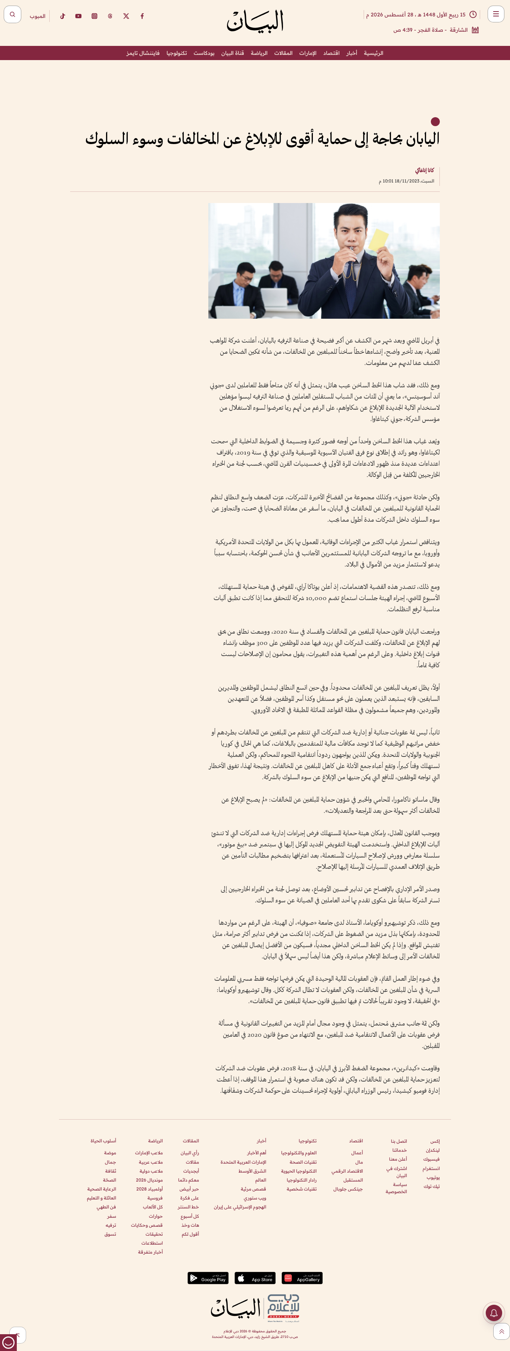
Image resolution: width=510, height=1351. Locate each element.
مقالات (192, 1162)
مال (359, 1162)
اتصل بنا (399, 1141)
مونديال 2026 (149, 1180)
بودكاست (204, 53)
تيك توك (432, 1186)
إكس (435, 1141)
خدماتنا (399, 1150)
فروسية (155, 1198)
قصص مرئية (253, 1189)
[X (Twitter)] (126, 16)
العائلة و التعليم (101, 1198)
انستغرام (431, 1168)
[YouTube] (78, 16)
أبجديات (191, 1171)
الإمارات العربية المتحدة (243, 1162)
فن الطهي (106, 1207)
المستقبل (353, 1180)
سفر (111, 1216)
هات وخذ (190, 1225)
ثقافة (110, 1171)
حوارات (156, 1216)
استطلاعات (152, 1243)
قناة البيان (232, 53)
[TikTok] (62, 16)
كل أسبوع (190, 1216)
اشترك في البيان (396, 1172)
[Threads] (110, 16)
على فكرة (189, 1198)
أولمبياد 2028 (149, 1189)
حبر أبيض (189, 1189)
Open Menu (496, 14)
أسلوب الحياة (103, 1140)
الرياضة (259, 53)
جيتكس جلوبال (348, 1189)
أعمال (357, 1152)
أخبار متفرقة (150, 1252)
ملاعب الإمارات (149, 1152)
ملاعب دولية (151, 1171)
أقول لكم (190, 1234)
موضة (110, 1152)
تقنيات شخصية (302, 1189)
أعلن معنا (398, 1159)
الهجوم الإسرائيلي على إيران (240, 1207)
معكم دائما (188, 1180)
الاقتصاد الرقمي (347, 1171)
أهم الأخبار (256, 1152)
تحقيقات (154, 1234)
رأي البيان (190, 1152)
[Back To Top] (501, 1331)
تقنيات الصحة (303, 1162)
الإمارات (308, 53)
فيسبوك (431, 1159)
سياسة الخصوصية (396, 1188)
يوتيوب (433, 1177)
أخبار (351, 53)
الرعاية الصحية (101, 1189)
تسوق (110, 1234)
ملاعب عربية (151, 1162)
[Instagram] (94, 16)
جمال (110, 1162)
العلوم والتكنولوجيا (299, 1152)
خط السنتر (188, 1207)
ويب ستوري (255, 1198)
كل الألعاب (153, 1207)
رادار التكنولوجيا (302, 1180)
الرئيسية (373, 53)
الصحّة (109, 1180)
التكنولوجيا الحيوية (299, 1171)
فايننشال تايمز (143, 53)
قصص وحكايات (147, 1225)
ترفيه (111, 1225)
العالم (260, 1180)
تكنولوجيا (177, 53)
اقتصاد (331, 53)
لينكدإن (433, 1150)
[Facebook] (142, 16)
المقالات (283, 53)
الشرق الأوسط (252, 1171)
